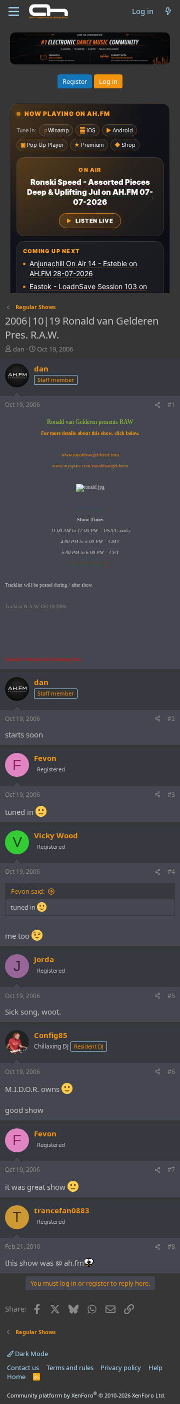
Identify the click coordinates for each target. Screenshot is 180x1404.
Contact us (23, 1367)
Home (16, 1376)
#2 (171, 718)
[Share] (157, 405)
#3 (171, 794)
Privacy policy (120, 1367)
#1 (171, 404)
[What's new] (168, 11)
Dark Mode (31, 1353)
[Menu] (14, 11)
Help (155, 1367)
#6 (171, 1071)
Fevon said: (27, 891)
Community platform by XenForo (86, 1395)
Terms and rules (70, 1367)
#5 (171, 996)
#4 (171, 871)
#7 (171, 1169)
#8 (171, 1246)
